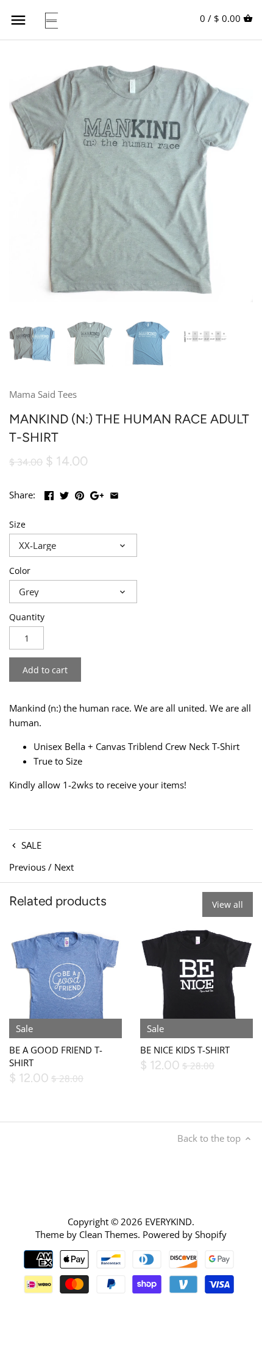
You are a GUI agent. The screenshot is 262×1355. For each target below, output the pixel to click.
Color (19, 571)
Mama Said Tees (43, 394)
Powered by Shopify (185, 1234)
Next (64, 867)
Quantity (26, 617)
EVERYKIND (168, 1221)
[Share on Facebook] (49, 493)
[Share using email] (114, 493)
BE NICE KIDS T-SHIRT (185, 1050)
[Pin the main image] (79, 493)
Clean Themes (108, 1234)
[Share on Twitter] (64, 493)
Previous (27, 867)
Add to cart (45, 670)
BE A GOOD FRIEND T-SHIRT (55, 1056)
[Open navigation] (18, 20)
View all (227, 904)
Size (17, 524)
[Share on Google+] (97, 493)
